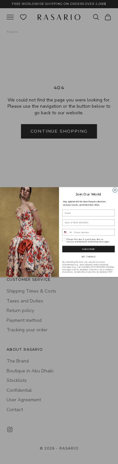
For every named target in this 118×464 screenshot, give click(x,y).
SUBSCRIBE (88, 249)
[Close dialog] (114, 190)
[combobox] (67, 232)
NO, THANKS (89, 256)
